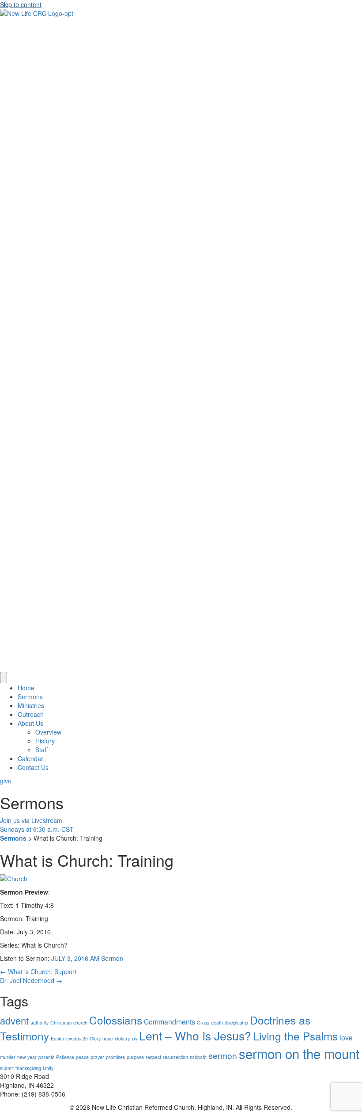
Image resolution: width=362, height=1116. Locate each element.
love (346, 1037)
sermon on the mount (299, 1053)
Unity (48, 1068)
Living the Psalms (295, 1036)
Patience (65, 1057)
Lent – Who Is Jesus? (195, 1035)
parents (46, 1057)
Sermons (30, 696)
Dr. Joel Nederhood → (31, 980)
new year (27, 1057)
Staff (41, 749)
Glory (95, 1038)
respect (153, 1057)
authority (39, 1022)
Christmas (61, 1022)
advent (14, 1020)
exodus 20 (77, 1038)
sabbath (198, 1057)
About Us (30, 723)
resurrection (175, 1057)
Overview (48, 731)
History (45, 740)
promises (115, 1057)
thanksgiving (28, 1068)
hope (107, 1038)
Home (26, 687)
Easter (57, 1038)
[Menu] (3, 677)
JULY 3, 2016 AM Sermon (87, 958)
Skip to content (20, 4)
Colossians (115, 1020)
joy (134, 1038)
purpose (135, 1057)
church (80, 1022)
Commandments (169, 1021)
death (217, 1022)
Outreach (31, 714)
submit (7, 1068)
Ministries (31, 705)
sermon (222, 1055)
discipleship (236, 1022)
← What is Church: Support (38, 971)
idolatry (122, 1038)
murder (7, 1057)
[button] (5, 780)
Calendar (30, 758)
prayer (97, 1057)
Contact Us (33, 767)
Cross (203, 1022)
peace (82, 1057)
